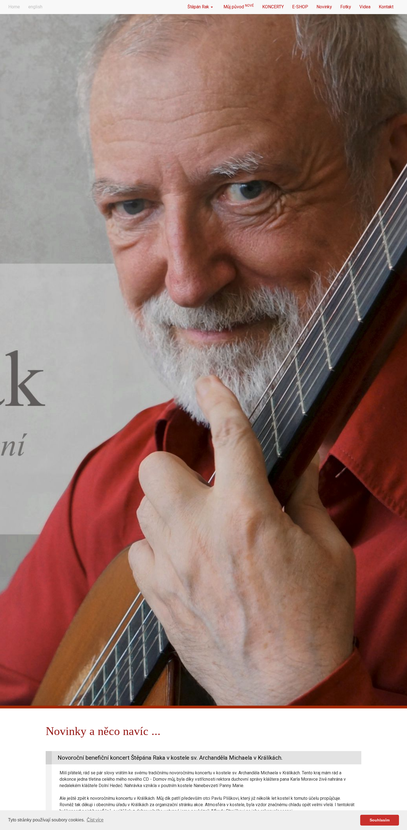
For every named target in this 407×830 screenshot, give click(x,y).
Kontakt (386, 6)
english (35, 6)
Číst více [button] (95, 820)
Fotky (345, 6)
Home (14, 6)
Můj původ (237, 6)
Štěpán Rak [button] (198, 6)
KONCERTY (273, 6)
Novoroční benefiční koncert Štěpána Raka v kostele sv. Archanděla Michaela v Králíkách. (170, 757)
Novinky (324, 6)
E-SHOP (300, 6)
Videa (364, 6)
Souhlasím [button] (380, 820)
